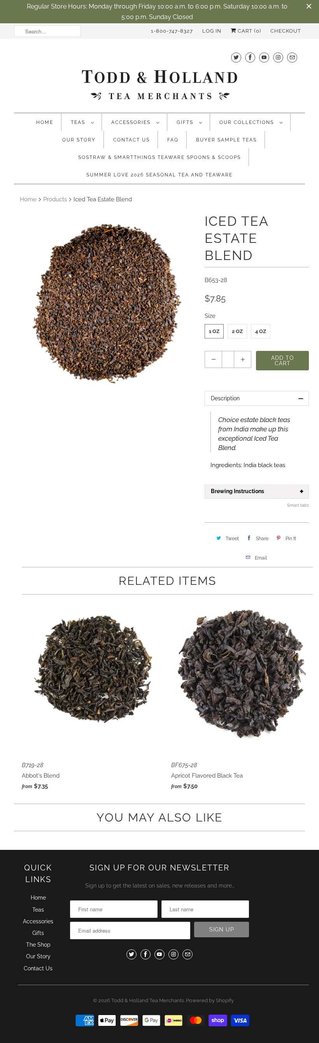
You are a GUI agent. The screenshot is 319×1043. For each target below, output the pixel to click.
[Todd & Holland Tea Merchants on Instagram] (278, 57)
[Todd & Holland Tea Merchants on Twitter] (236, 57)
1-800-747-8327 (172, 31)
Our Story (79, 140)
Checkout (285, 31)
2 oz (237, 331)
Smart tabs (298, 505)
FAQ (173, 140)
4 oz (260, 331)
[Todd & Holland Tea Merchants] (159, 75)
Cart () (248, 31)
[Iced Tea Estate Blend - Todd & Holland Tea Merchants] (107, 302)
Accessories (131, 122)
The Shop (38, 945)
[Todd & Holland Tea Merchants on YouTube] (264, 57)
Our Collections (247, 122)
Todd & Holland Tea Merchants (147, 1000)
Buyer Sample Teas (226, 140)
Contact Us (131, 140)
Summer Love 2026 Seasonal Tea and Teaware (159, 175)
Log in (211, 31)
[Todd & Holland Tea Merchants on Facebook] (250, 57)
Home (44, 122)
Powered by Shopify (210, 1000)
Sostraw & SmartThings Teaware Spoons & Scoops (159, 157)
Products (55, 199)
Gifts (186, 122)
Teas (79, 122)
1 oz (214, 331)
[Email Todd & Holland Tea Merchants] (292, 57)
